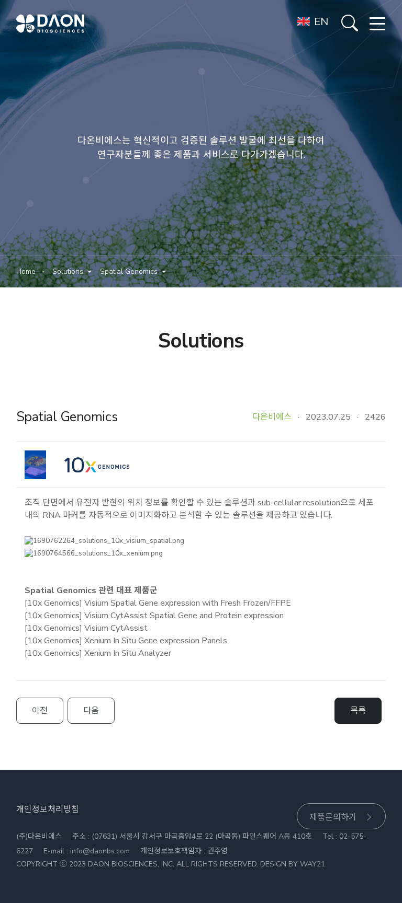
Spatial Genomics (129, 271)
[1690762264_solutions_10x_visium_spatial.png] (104, 541)
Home (26, 271)
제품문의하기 (332, 817)
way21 (312, 864)
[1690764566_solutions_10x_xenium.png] (94, 554)
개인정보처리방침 (47, 809)
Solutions (67, 271)
